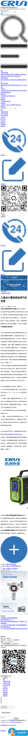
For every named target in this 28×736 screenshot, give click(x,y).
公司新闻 (3, 101)
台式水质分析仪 (13, 79)
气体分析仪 (10, 76)
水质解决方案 (11, 96)
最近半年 (15, 568)
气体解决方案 (4, 96)
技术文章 (8, 101)
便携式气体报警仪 (5, 74)
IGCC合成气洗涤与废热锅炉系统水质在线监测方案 (14, 628)
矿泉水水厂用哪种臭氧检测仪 (13, 566)
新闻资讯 (3, 99)
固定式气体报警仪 (15, 74)
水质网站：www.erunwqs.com (9, 700)
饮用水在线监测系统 (10, 564)
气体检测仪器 (4, 72)
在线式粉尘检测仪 (15, 85)
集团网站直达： (6, 697)
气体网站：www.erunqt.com (8, 702)
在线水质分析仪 (5, 79)
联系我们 (3, 106)
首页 (2, 71)
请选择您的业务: (5, 709)
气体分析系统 (16, 76)
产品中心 (3, 88)
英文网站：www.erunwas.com (9, 704)
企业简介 (3, 105)
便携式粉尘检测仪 (5, 85)
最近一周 (5, 568)
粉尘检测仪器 (4, 83)
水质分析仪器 (4, 78)
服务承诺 (18, 105)
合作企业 (3, 97)
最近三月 (10, 568)
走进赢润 (3, 103)
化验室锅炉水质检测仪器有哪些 (9, 618)
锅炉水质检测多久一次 (7, 619)
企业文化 (8, 105)
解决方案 (3, 94)
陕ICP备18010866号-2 (16, 722)
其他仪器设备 (6, 92)
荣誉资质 (13, 105)
